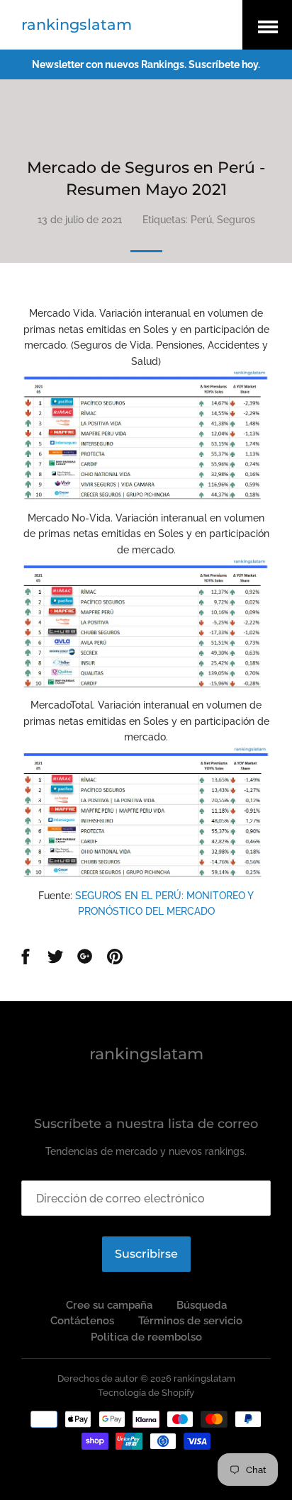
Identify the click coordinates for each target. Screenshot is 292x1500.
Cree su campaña (109, 1305)
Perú (201, 219)
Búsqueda (201, 1305)
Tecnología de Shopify (146, 1392)
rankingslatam (76, 24)
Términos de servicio (190, 1320)
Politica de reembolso (146, 1337)
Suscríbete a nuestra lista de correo (146, 1124)
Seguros (236, 219)
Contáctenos (82, 1320)
